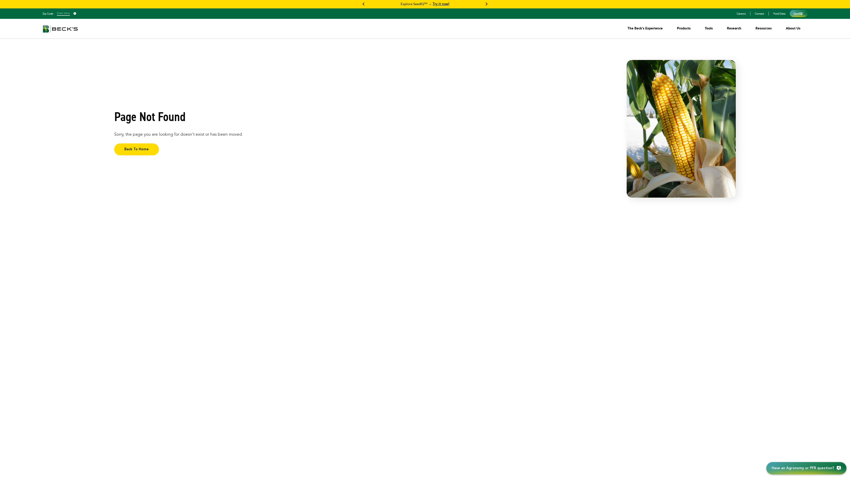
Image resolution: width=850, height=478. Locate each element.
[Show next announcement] (486, 4)
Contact (759, 13)
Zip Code (47, 13)
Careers (741, 13)
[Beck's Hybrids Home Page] (60, 32)
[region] (425, 4)
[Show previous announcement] (364, 4)
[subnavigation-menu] (645, 28)
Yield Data (779, 13)
